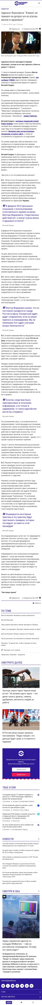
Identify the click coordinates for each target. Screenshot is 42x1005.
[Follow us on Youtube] (13, 986)
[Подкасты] (31, 986)
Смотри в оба (11, 891)
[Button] (14, 29)
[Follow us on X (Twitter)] (8, 986)
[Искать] (33, 1002)
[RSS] (27, 986)
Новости (5, 9)
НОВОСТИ (8, 839)
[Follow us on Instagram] (17, 986)
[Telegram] (21, 1002)
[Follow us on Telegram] (22, 986)
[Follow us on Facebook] (3, 986)
